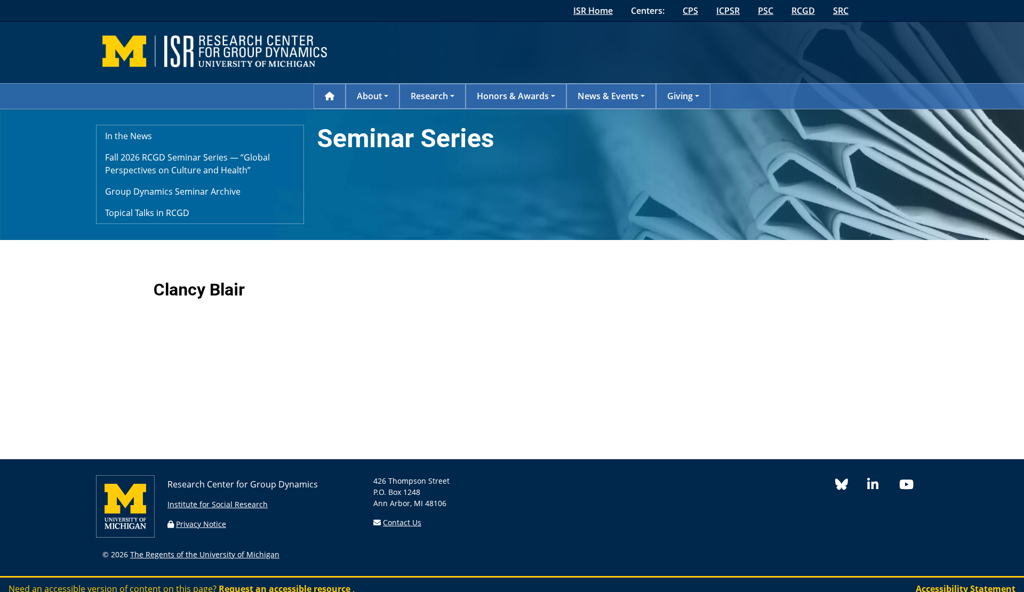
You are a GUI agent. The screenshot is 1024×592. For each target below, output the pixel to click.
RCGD (803, 11)
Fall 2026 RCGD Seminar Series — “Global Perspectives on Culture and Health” (187, 163)
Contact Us (402, 522)
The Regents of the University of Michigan (204, 554)
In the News (128, 136)
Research (429, 96)
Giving (680, 96)
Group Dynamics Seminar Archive (173, 191)
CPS (690, 11)
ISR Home (593, 11)
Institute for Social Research (217, 504)
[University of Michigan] (125, 535)
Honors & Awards (513, 96)
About (369, 96)
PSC (765, 11)
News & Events (608, 96)
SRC (841, 11)
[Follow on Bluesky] (851, 486)
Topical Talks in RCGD (147, 213)
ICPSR (728, 11)
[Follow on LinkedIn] (883, 486)
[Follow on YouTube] (910, 486)
